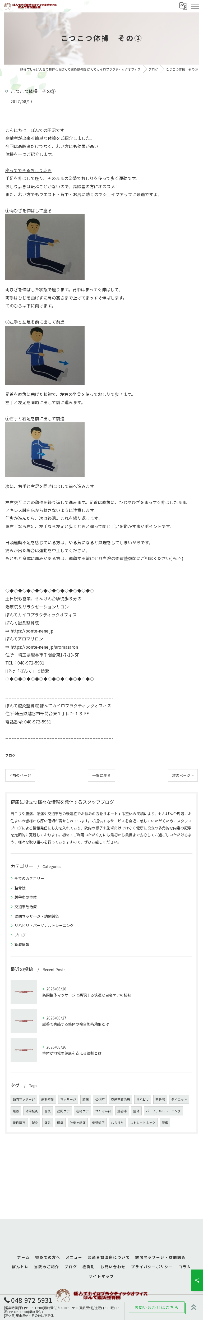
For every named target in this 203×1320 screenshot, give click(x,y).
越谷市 (122, 1111)
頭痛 (85, 1099)
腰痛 (60, 1122)
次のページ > (182, 775)
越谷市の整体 (26, 897)
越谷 (16, 1111)
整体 (136, 1111)
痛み (47, 1122)
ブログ (10, 755)
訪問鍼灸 (31, 1111)
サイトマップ (101, 1276)
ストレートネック (142, 1122)
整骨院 (20, 887)
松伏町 (100, 1099)
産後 (47, 1111)
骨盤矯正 (98, 1122)
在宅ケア (82, 1111)
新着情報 (22, 944)
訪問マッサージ (24, 1099)
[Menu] (195, 6)
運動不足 (47, 1099)
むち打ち (117, 1122)
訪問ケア (63, 1111)
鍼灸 (35, 1122)
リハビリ (142, 1099)
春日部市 (19, 1122)
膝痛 (165, 1122)
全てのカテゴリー (29, 878)
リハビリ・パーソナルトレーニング (44, 925)
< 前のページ (20, 775)
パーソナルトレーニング (163, 1111)
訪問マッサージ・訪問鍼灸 (37, 916)
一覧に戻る (101, 775)
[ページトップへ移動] (193, 1307)
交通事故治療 (26, 906)
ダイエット (179, 1099)
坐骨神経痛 (78, 1122)
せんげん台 (103, 1111)
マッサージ (68, 1099)
